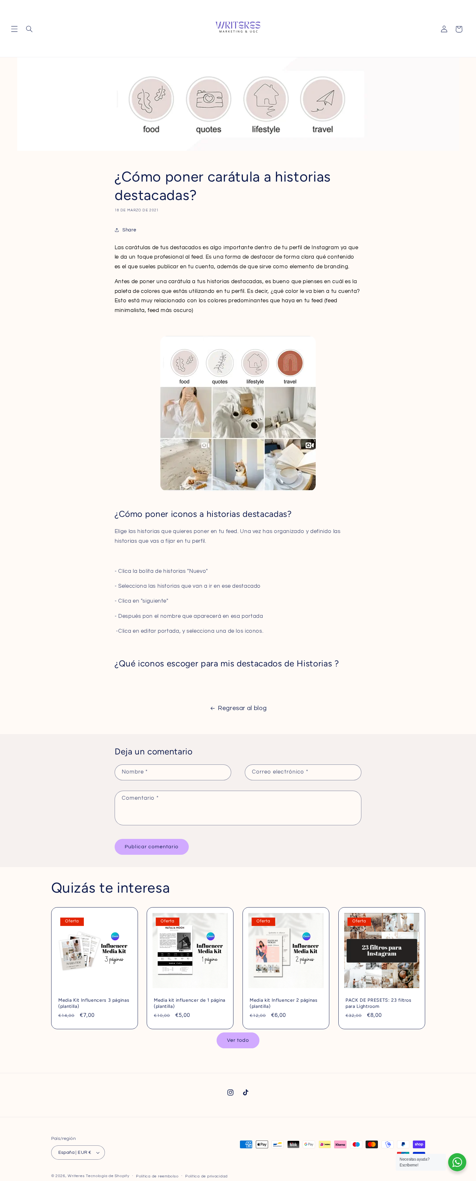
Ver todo (238, 1040)
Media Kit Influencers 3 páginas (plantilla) (93, 1003)
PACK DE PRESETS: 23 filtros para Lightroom (379, 1003)
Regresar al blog (242, 708)
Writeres (76, 1176)
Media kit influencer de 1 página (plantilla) (189, 1003)
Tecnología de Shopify (107, 1176)
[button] (14, 29)
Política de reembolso (157, 1176)
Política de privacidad (206, 1176)
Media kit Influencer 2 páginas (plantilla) (284, 1003)
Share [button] (129, 230)
